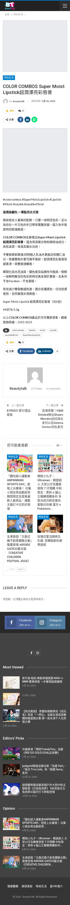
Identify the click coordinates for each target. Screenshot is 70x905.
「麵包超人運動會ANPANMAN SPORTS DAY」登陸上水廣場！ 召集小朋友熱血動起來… (44, 823)
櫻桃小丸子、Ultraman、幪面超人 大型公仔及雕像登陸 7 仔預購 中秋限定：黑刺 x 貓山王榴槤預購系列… (44, 842)
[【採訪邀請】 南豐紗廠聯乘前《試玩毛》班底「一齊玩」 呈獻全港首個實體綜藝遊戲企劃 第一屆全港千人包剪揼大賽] (11, 715)
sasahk (53, 330)
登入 (20, 599)
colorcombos (18, 330)
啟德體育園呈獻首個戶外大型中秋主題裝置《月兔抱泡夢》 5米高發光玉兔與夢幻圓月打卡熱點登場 (44, 788)
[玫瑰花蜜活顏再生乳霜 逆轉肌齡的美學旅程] (50, 524)
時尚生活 (9, 77)
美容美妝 (27, 886)
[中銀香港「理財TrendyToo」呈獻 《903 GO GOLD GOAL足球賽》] (11, 753)
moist (42, 330)
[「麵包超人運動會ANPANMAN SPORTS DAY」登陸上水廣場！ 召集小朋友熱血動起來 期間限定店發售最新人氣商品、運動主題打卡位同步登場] (20, 463)
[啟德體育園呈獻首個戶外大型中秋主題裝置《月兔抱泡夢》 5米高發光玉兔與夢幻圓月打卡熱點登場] (11, 789)
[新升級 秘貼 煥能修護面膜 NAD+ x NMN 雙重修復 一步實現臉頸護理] (11, 682)
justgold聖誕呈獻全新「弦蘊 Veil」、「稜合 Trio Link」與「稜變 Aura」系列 (44, 769)
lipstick (32, 330)
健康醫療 (12, 886)
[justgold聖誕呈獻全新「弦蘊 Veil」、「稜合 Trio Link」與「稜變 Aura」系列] (11, 770)
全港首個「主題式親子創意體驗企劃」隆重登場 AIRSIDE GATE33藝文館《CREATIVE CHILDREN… (44, 861)
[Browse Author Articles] (35, 375)
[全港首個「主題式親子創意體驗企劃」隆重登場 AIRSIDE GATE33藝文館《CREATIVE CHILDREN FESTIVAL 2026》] (20, 524)
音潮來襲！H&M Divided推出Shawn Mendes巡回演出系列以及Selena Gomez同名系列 (50, 419)
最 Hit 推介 (56, 886)
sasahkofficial (11, 335)
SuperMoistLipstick (31, 335)
